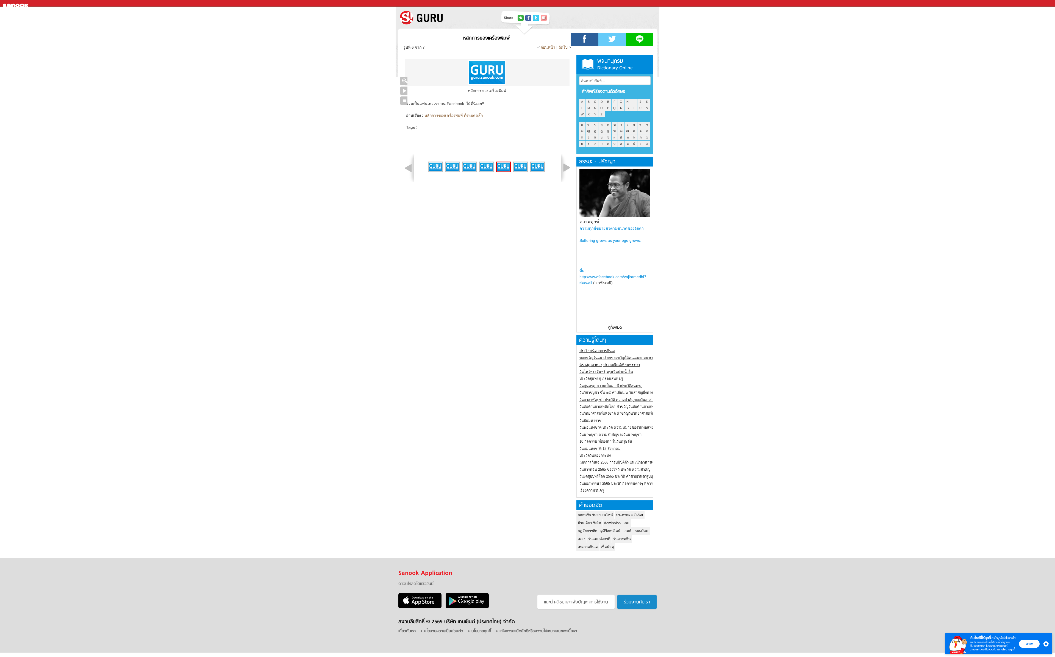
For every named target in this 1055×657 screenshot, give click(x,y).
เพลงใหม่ (641, 531)
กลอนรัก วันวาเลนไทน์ (595, 515)
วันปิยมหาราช (590, 420)
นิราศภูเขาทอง (590, 365)
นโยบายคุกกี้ (1008, 649)
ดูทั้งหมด (615, 328)
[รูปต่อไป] (566, 167)
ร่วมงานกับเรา (637, 602)
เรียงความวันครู (591, 490)
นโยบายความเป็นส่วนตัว (983, 649)
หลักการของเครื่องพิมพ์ (486, 38)
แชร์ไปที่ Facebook (528, 18)
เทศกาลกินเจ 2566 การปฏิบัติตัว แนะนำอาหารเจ (616, 462)
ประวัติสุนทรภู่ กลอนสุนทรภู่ (601, 378)
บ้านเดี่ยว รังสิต (589, 523)
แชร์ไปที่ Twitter (536, 18)
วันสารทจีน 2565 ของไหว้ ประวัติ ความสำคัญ (614, 469)
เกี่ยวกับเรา (407, 631)
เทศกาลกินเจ (588, 547)
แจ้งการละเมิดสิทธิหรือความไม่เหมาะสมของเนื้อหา (538, 631)
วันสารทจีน (622, 539)
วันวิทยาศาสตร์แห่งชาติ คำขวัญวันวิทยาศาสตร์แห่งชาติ (622, 413)
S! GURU (444, 18)
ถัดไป (563, 47)
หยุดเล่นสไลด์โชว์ (403, 100)
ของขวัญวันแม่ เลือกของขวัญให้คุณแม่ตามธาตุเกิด (618, 358)
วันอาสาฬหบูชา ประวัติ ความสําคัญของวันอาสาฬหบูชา (622, 400)
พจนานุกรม (615, 64)
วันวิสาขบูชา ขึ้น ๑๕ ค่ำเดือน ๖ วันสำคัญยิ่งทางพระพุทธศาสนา (628, 392)
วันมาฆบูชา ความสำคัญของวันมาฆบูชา (610, 435)
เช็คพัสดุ (607, 547)
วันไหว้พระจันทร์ (592, 372)
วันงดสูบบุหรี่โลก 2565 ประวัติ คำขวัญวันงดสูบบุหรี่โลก (621, 476)
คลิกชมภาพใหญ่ (403, 81)
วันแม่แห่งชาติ (599, 539)
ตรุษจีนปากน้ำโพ (620, 372)
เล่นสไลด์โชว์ (403, 91)
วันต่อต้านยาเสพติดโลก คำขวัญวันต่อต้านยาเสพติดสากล (623, 406)
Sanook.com (16, 3)
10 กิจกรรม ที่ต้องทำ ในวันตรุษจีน (605, 441)
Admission (612, 523)
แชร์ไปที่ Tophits (521, 18)
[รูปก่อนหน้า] (408, 167)
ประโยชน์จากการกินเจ (597, 351)
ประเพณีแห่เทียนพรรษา (621, 365)
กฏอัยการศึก (587, 531)
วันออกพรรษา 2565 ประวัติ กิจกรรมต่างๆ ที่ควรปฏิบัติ (620, 483)
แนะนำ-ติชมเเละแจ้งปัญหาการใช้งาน (576, 602)
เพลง (581, 539)
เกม (626, 523)
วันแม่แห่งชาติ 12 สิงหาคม (600, 449)
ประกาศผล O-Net (629, 515)
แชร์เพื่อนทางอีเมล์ (544, 18)
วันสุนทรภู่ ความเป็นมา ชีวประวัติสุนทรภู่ (611, 386)
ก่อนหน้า (548, 47)
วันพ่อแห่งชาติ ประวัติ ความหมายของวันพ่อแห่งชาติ (619, 427)
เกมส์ (627, 531)
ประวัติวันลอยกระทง (595, 455)
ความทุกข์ (589, 221)
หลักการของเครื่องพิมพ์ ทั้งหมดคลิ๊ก (453, 115)
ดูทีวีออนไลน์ (610, 531)
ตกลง (1029, 643)
